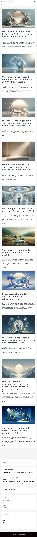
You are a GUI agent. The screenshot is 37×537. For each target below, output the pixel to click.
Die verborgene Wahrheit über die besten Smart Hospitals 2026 (14, 483)
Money (4, 520)
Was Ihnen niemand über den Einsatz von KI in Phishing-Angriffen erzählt (16, 430)
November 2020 (6, 507)
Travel (4, 526)
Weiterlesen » (4, 50)
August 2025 (5, 503)
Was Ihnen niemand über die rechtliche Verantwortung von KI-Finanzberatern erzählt (18, 340)
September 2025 (6, 502)
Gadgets (4, 518)
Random (4, 522)
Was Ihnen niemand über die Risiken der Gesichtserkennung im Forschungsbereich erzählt (17, 34)
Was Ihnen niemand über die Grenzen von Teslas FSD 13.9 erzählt (16, 252)
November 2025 (6, 500)
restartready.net (8, 2)
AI (2, 38)
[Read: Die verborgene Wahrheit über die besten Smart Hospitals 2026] (18, 195)
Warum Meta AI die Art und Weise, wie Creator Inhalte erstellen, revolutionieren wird (16, 167)
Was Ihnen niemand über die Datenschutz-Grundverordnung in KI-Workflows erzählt (17, 79)
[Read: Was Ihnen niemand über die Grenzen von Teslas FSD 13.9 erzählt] (18, 236)
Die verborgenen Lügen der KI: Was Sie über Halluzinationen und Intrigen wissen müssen (17, 123)
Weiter (33, 452)
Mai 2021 (4, 505)
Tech (3, 524)
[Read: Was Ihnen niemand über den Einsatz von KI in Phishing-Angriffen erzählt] (18, 415)
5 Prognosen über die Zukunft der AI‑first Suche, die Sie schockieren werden (16, 296)
